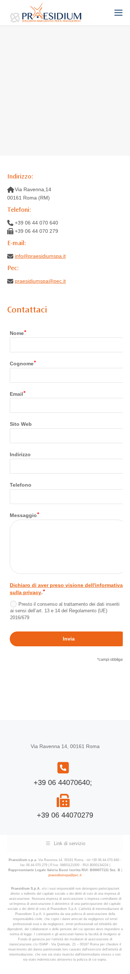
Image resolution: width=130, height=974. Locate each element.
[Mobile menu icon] (118, 12)
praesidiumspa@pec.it (40, 281)
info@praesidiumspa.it (40, 256)
